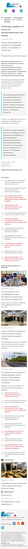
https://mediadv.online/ (5, 543)
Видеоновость (9, 492)
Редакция (3, 517)
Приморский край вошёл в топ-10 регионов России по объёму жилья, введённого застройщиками (14, 258)
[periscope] (2, 527)
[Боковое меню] (2, 18)
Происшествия (18, 18)
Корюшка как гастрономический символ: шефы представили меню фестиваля (13, 485)
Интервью (7, 22)
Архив (3, 519)
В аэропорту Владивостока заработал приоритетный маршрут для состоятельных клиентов (14, 230)
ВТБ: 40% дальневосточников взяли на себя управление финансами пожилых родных (15, 454)
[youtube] (22, 523)
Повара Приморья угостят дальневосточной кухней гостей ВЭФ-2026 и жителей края (13, 207)
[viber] (13, 10)
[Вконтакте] (14, 523)
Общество (7, 19)
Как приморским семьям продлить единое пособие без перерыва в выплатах (14, 245)
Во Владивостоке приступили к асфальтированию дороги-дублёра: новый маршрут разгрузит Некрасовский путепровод (13, 377)
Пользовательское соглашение (14, 519)
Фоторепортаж (9, 460)
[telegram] (21, 10)
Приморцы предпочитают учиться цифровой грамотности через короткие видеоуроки (15, 237)
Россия (19, 19)
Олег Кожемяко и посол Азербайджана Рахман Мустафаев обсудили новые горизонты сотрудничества (15, 182)
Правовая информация (13, 517)
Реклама (22, 517)
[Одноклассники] (18, 523)
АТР (14, 19)
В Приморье (7, 18)
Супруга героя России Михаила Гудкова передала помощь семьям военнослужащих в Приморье (15, 190)
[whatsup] (5, 10)
